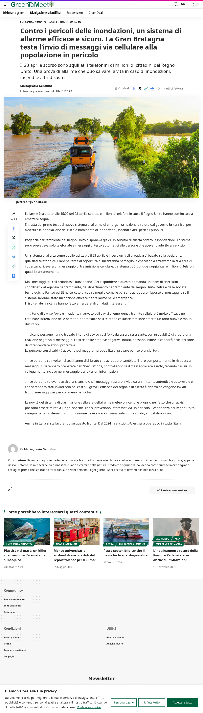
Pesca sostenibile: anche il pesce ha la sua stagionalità (125, 552)
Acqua (53, 22)
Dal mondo (162, 538)
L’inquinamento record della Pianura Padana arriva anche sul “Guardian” (175, 555)
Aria (177, 538)
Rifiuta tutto (152, 702)
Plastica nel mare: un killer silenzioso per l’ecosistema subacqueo (25, 555)
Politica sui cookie (89, 707)
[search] (176, 4)
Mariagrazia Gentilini (36, 86)
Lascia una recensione (174, 490)
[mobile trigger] (7, 4)
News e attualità (71, 22)
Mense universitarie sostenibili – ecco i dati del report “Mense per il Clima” (75, 555)
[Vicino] (198, 688)
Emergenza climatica (33, 22)
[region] (101, 699)
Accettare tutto (182, 702)
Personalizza (122, 702)
